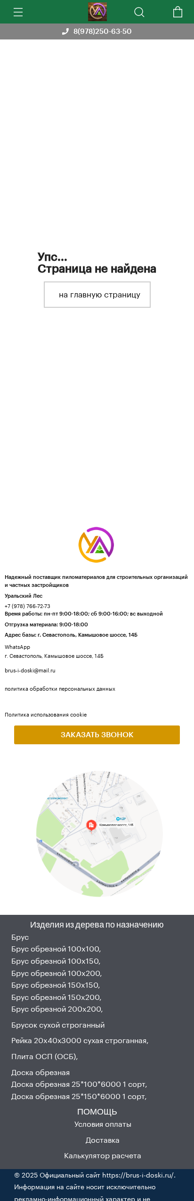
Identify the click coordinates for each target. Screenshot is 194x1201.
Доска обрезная (40, 1072)
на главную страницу (99, 294)
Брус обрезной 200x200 (56, 1008)
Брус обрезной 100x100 (55, 948)
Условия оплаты (102, 1123)
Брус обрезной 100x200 (55, 972)
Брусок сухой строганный (58, 1024)
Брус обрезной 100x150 (54, 960)
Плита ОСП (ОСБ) (43, 1056)
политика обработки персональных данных (60, 689)
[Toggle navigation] (16, 12)
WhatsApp (17, 647)
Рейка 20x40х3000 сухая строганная (78, 1040)
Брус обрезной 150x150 (54, 984)
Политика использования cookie (46, 714)
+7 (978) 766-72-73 (27, 606)
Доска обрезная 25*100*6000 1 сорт (78, 1083)
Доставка (103, 1139)
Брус (20, 936)
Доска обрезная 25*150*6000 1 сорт (78, 1096)
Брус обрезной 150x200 (55, 996)
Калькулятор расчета (102, 1155)
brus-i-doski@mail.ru (30, 670)
